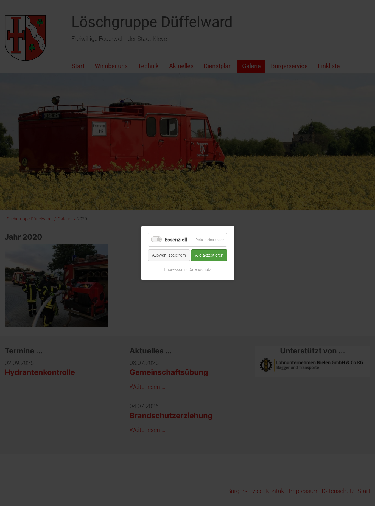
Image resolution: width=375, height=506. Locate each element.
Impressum (174, 269)
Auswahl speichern (169, 254)
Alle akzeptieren (209, 254)
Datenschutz (199, 269)
